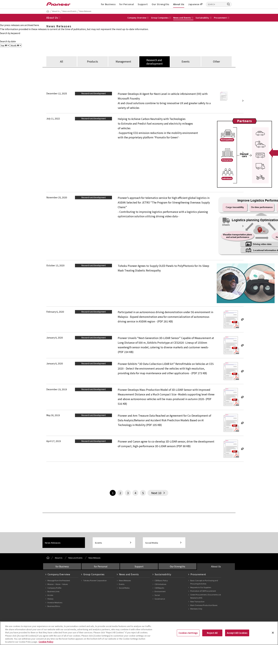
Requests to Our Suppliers (200, 587)
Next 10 (156, 493)
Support (143, 4)
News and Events (69, 11)
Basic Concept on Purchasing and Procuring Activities (204, 582)
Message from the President (58, 580)
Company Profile (54, 587)
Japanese (193, 4)
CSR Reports (159, 587)
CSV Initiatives (160, 584)
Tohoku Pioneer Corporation (95, 580)
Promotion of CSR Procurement (203, 591)
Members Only (196, 608)
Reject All (212, 632)
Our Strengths (160, 4)
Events (98, 542)
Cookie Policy (46, 641)
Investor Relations (54, 602)
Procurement (198, 574)
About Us (178, 4)
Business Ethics (53, 606)
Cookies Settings (188, 632)
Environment (160, 591)
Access (50, 595)
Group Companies (94, 574)
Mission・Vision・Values (57, 584)
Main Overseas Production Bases (203, 605)
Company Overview (59, 574)
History (50, 598)
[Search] (228, 4)
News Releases (85, 11)
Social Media (151, 542)
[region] (139, 633)
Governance (160, 598)
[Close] (272, 632)
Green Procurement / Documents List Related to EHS (205, 596)
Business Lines (53, 591)
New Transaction (197, 601)
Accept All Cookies (237, 632)
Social (157, 595)
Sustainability (163, 574)
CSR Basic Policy (161, 580)
